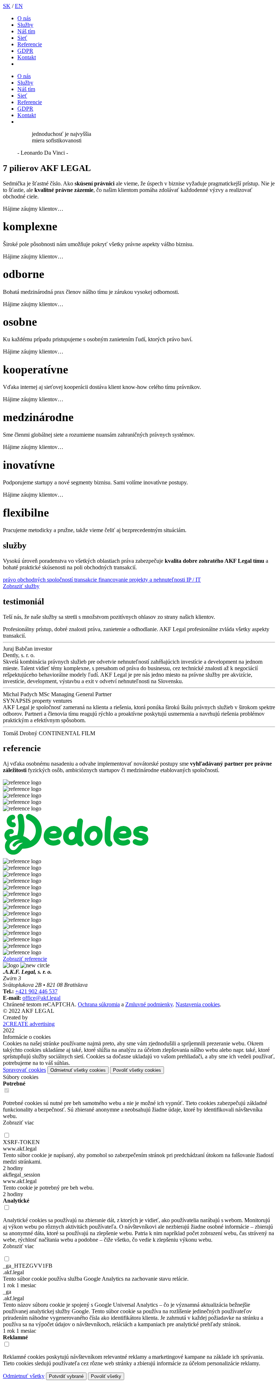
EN (19, 6)
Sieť (22, 38)
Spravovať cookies (24, 1070)
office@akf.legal (41, 998)
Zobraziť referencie (25, 959)
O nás (24, 18)
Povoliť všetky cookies (137, 1070)
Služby (25, 25)
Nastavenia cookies (198, 1004)
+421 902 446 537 (36, 991)
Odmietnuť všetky (24, 1376)
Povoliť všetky (106, 1376)
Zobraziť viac (18, 1122)
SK (6, 6)
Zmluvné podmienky (149, 1004)
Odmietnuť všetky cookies (78, 1070)
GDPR (25, 51)
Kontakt (26, 57)
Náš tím (26, 31)
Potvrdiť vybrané (66, 1376)
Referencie (29, 44)
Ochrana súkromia (99, 1004)
